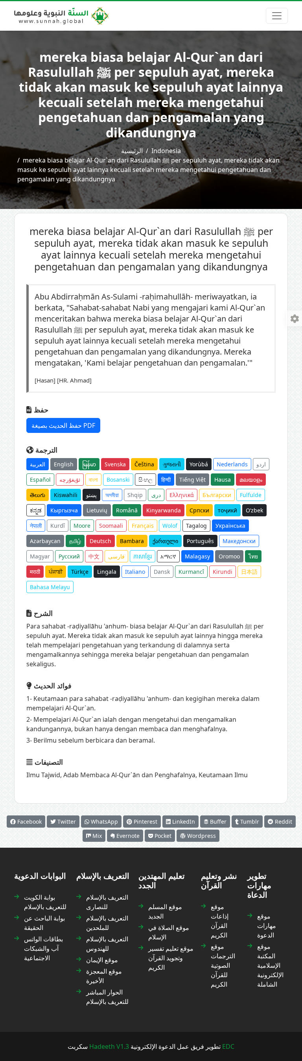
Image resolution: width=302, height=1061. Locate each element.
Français (143, 525)
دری (156, 495)
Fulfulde (250, 495)
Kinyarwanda (163, 510)
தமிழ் (75, 541)
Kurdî (57, 525)
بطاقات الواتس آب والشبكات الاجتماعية (43, 948)
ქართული (165, 541)
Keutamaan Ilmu (223, 775)
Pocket (162, 835)
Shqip (135, 495)
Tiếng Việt (192, 479)
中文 (93, 556)
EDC (228, 1046)
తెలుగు (37, 495)
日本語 (249, 571)
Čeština (144, 464)
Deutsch (100, 541)
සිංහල (145, 479)
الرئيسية (132, 150)
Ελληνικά (181, 495)
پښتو (91, 495)
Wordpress (201, 835)
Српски (199, 510)
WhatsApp (103, 821)
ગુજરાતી (172, 464)
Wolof (169, 525)
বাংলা (93, 479)
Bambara (132, 541)
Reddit (282, 821)
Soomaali (111, 525)
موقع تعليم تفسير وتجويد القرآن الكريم (170, 958)
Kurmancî (191, 571)
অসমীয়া (112, 495)
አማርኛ (168, 556)
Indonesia (166, 150)
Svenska (115, 464)
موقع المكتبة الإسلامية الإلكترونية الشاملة (270, 965)
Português (200, 541)
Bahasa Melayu (50, 587)
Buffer (217, 821)
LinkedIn (183, 821)
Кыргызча (64, 510)
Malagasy (197, 556)
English (64, 464)
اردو (261, 464)
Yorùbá (199, 464)
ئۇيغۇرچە (69, 479)
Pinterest (144, 821)
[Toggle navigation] (277, 16)
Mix (96, 835)
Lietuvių (97, 510)
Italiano (135, 571)
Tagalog (196, 525)
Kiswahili (65, 495)
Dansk (162, 571)
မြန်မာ (89, 464)
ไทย (253, 556)
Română (127, 510)
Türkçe (79, 571)
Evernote (127, 835)
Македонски (239, 541)
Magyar (40, 556)
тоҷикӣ (227, 510)
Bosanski (118, 479)
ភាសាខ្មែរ (142, 556)
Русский (69, 556)
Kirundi (222, 571)
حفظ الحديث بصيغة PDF (63, 425)
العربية (37, 464)
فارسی (116, 556)
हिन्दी (166, 479)
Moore (82, 525)
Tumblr (249, 821)
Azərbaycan (45, 541)
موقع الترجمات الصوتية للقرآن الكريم (223, 965)
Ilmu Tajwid (43, 775)
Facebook (29, 821)
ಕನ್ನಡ (36, 510)
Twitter (66, 821)
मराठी (35, 571)
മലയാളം (250, 479)
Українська (230, 525)
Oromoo (229, 556)
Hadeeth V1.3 (109, 1046)
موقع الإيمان (102, 960)
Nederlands (232, 464)
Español (40, 479)
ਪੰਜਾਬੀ (56, 571)
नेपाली (36, 525)
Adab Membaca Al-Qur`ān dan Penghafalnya (129, 775)
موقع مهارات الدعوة (266, 925)
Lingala (106, 571)
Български (217, 495)
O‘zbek (254, 510)
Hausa (222, 479)
